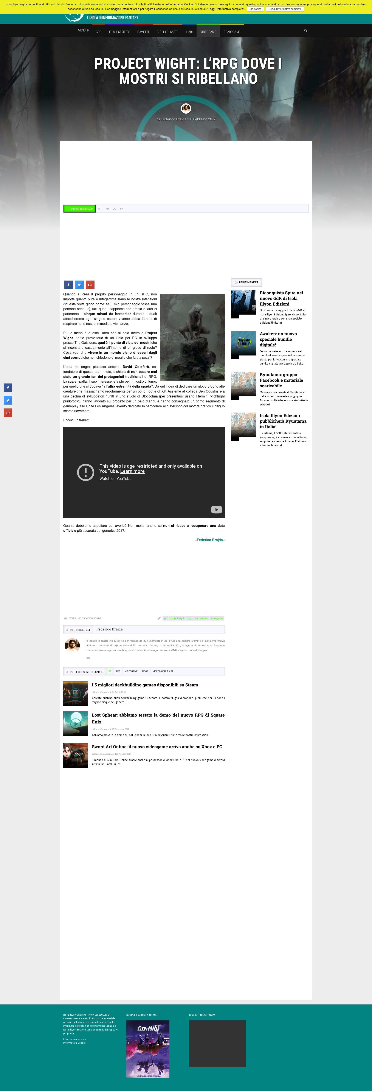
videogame (217, 618)
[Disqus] (144, 833)
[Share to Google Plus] (90, 288)
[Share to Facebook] (68, 288)
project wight (177, 618)
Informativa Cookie (74, 1042)
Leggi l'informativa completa (285, 9)
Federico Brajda (173, 119)
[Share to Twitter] (79, 288)
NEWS (72, 618)
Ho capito (255, 9)
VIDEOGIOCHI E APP (89, 618)
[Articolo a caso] (114, 209)
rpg (189, 618)
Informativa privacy (74, 1039)
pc (165, 618)
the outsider (201, 618)
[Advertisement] (186, 173)
